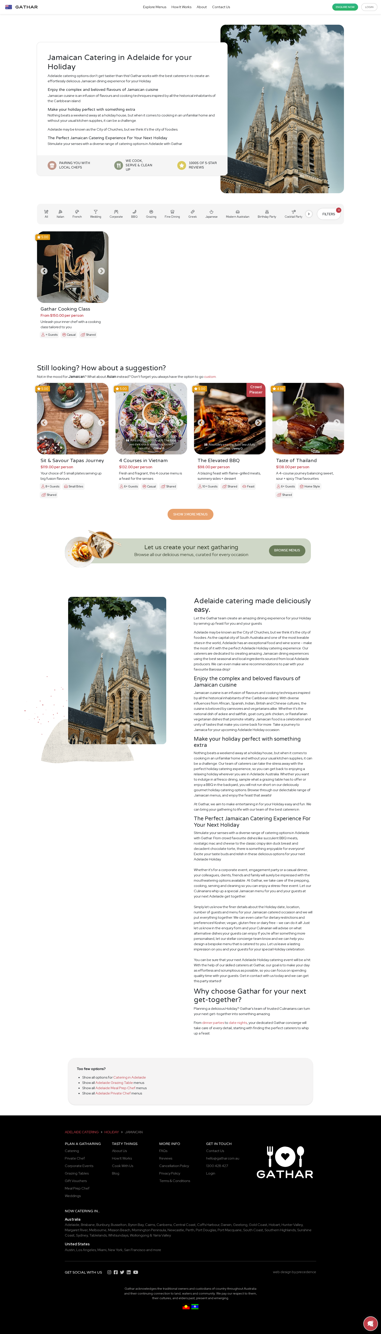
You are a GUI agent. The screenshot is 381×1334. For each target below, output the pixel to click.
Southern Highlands (280, 1230)
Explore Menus (154, 7)
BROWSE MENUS (287, 550)
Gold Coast (258, 1224)
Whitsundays (118, 1235)
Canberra (164, 1224)
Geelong (240, 1224)
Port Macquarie (230, 1230)
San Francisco (135, 1250)
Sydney (82, 1235)
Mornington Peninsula (149, 1230)
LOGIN (369, 7)
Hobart (274, 1224)
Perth (190, 1230)
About (202, 7)
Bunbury (102, 1224)
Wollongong (139, 1235)
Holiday (112, 1132)
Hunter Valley (292, 1224)
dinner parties (213, 1022)
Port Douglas (206, 1230)
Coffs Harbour (208, 1224)
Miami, (102, 1250)
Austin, (70, 1250)
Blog (115, 1173)
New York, (115, 1250)
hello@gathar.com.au (222, 1158)
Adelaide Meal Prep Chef (115, 1088)
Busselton (119, 1224)
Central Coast (184, 1224)
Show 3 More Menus (190, 514)
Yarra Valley (162, 1235)
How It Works (181, 7)
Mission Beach (119, 1230)
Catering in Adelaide (129, 1077)
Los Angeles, (86, 1250)
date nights (238, 1022)
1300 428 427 (217, 1166)
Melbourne (97, 1230)
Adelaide (72, 1224)
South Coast (253, 1230)
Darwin (226, 1224)
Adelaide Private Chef (113, 1093)
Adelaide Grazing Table (114, 1082)
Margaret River (76, 1230)
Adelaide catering (82, 1132)
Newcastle (176, 1230)
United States (77, 1244)
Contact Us (221, 7)
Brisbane (88, 1224)
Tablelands (98, 1235)
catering (84, 1211)
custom (210, 376)
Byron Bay (136, 1224)
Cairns (150, 1224)
